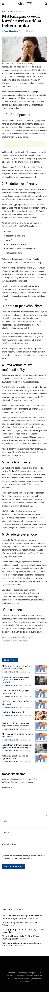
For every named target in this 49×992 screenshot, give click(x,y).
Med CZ (24, 4)
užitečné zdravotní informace (15, 641)
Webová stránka (9, 844)
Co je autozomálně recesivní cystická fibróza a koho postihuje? (15, 679)
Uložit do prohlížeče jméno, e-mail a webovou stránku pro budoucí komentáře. (24, 857)
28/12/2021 (30, 31)
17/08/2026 (24, 939)
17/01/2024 (24, 762)
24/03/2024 (24, 672)
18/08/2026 (14, 925)
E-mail (5, 832)
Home (4, 11)
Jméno (6, 821)
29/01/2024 (24, 729)
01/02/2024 (24, 707)
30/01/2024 (24, 715)
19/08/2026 (37, 918)
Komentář (7, 787)
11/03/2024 (24, 696)
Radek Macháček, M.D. (13, 31)
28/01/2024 (24, 751)
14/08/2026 (19, 946)
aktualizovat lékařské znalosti (20, 637)
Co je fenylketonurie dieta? (14, 712)
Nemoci (10, 11)
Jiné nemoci (19, 11)
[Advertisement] (24, 144)
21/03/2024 (24, 685)
